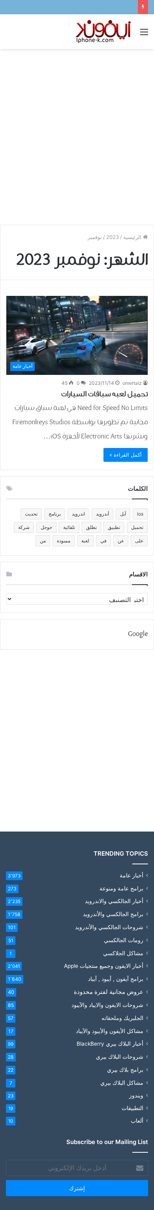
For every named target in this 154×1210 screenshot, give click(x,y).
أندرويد (102, 514)
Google (138, 634)
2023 (112, 237)
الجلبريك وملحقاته (122, 1017)
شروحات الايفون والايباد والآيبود (107, 1004)
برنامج (55, 514)
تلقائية (69, 527)
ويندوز (136, 1095)
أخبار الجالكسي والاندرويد (114, 901)
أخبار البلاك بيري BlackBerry (110, 1044)
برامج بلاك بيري (125, 1069)
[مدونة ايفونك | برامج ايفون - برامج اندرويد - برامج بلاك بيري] (103, 31)
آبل (123, 514)
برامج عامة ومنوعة (121, 888)
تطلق (91, 527)
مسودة (63, 541)
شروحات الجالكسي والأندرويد (109, 927)
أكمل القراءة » (125, 455)
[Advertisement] (77, 134)
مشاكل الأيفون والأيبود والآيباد (109, 1030)
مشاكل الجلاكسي (123, 953)
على (139, 541)
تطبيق (114, 527)
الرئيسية (133, 237)
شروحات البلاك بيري (119, 1056)
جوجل (46, 527)
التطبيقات (132, 1108)
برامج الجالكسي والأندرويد (113, 914)
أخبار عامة (131, 875)
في (103, 541)
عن (121, 541)
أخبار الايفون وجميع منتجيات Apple (103, 966)
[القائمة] (144, 34)
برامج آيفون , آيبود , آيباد (115, 978)
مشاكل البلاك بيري (121, 1082)
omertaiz (132, 383)
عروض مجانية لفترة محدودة (108, 991)
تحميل (137, 527)
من (43, 541)
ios (140, 514)
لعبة (85, 541)
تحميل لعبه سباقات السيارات (104, 394)
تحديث (31, 514)
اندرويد (78, 514)
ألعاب (137, 1121)
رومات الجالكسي (123, 940)
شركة (24, 527)
